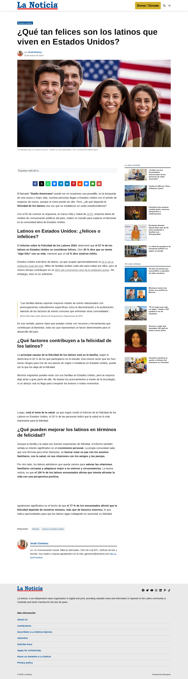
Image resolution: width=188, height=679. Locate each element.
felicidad (35, 529)
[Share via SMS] (86, 183)
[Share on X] (41, 183)
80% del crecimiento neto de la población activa (82, 270)
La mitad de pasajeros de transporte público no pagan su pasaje (160, 248)
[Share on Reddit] (79, 183)
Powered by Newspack (161, 674)
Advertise (22, 638)
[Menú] (169, 5)
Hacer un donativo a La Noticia (34, 656)
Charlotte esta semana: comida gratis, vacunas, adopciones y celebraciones (159, 210)
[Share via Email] (92, 183)
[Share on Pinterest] (73, 183)
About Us (22, 619)
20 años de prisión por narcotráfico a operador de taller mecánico (159, 271)
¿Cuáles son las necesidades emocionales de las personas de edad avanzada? (157, 174)
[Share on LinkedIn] (67, 183)
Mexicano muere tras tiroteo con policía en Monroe (158, 290)
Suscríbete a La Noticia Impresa (34, 632)
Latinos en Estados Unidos (53, 529)
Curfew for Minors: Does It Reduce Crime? (159, 187)
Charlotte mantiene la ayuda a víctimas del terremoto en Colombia (159, 360)
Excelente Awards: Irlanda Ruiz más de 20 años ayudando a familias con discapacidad (158, 229)
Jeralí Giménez (35, 52)
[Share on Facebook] (35, 183)
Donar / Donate (148, 5)
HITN (90, 214)
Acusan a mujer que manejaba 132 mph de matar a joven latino (158, 328)
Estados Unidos (25, 23)
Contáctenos (24, 626)
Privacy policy (25, 662)
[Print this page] (99, 183)
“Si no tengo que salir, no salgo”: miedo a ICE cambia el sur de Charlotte (159, 310)
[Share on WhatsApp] (48, 183)
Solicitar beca (24, 644)
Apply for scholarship (29, 650)
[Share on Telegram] (60, 183)
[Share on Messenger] (54, 183)
